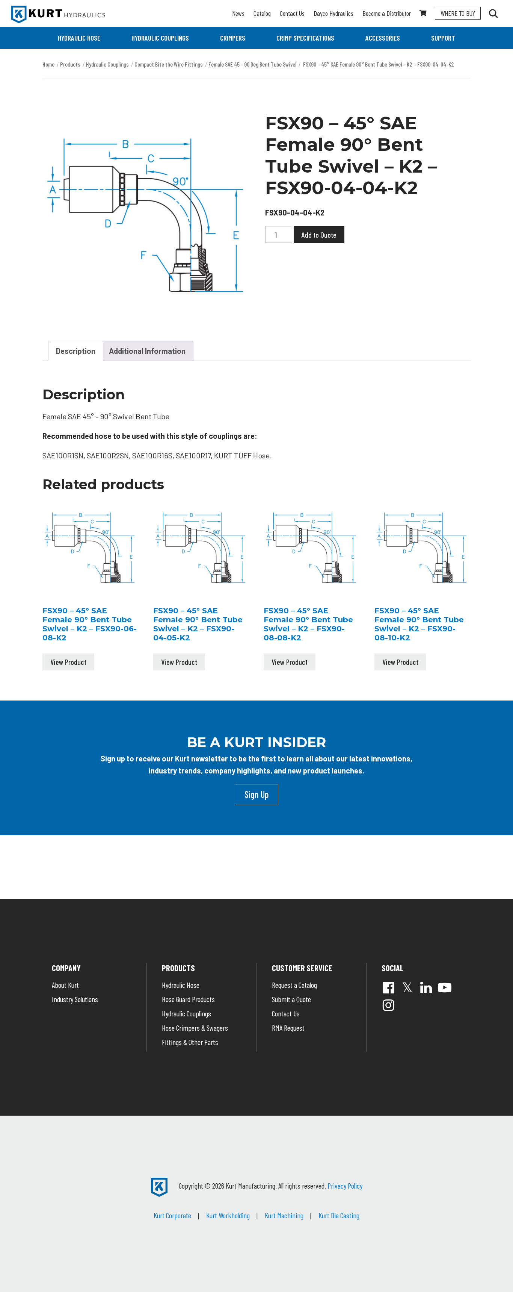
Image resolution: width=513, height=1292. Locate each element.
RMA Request (288, 1027)
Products (70, 64)
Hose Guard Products (188, 999)
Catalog (262, 13)
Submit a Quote (291, 999)
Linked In (426, 987)
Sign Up (256, 794)
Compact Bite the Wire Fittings (168, 64)
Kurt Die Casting (338, 1215)
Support (443, 37)
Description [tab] (75, 350)
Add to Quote (319, 234)
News (238, 13)
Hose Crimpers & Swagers (195, 1027)
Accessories (382, 37)
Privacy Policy (344, 1185)
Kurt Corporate (172, 1215)
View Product (68, 661)
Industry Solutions (75, 999)
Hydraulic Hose (79, 37)
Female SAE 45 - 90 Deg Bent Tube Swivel (252, 64)
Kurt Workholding (228, 1215)
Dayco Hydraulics (333, 13)
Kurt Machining (284, 1215)
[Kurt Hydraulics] (58, 14)
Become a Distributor (386, 13)
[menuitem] (79, 38)
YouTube (444, 987)
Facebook (388, 987)
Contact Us (292, 13)
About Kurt (65, 984)
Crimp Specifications (305, 37)
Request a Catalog (294, 984)
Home (48, 64)
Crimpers (232, 37)
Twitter (407, 987)
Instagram (388, 1005)
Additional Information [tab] (147, 350)
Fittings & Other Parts (190, 1041)
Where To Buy (458, 13)
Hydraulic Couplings (160, 37)
